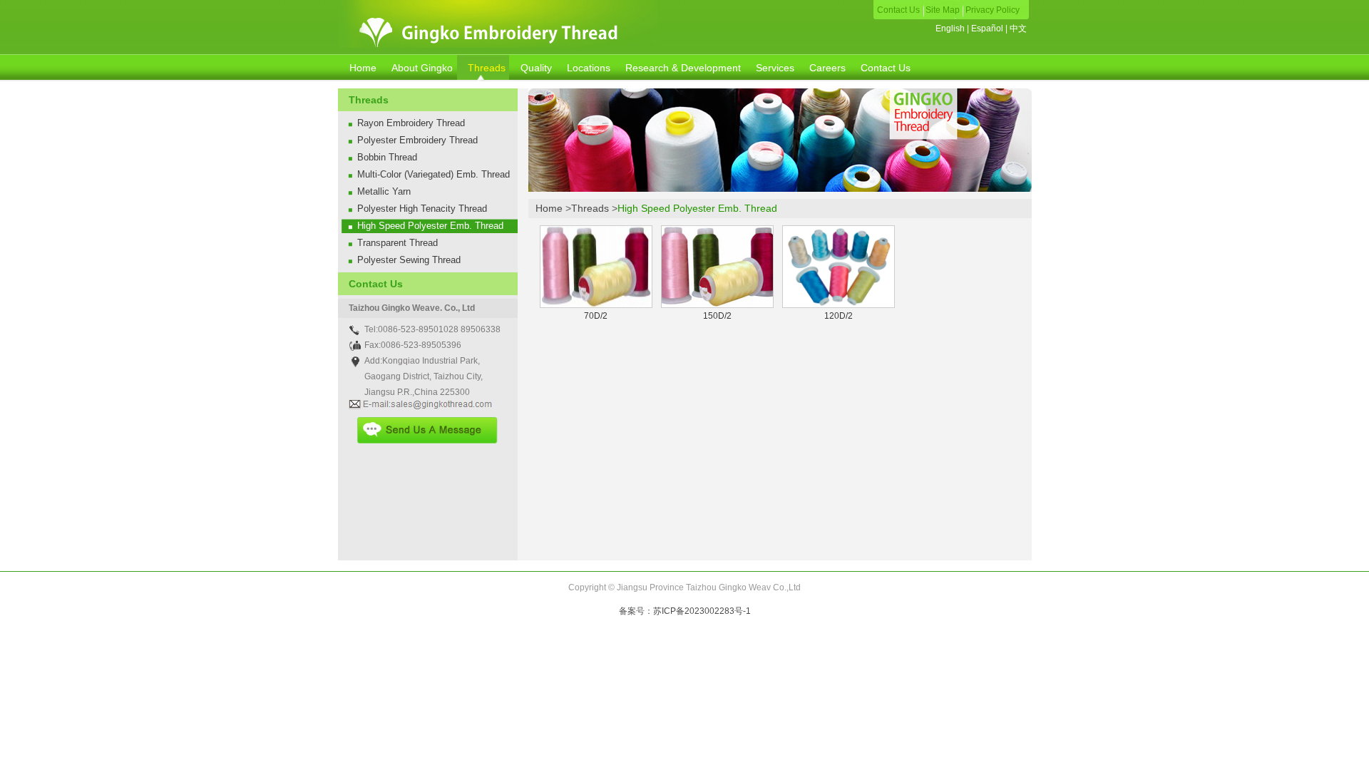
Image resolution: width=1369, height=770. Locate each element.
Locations (588, 67)
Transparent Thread (397, 242)
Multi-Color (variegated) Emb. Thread (433, 174)
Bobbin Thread (387, 157)
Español (988, 29)
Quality (536, 67)
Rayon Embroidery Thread (411, 123)
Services (775, 67)
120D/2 (838, 316)
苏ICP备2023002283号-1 (702, 611)
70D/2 (595, 316)
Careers (827, 67)
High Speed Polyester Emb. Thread (430, 225)
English (951, 29)
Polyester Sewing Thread (409, 260)
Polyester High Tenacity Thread (422, 208)
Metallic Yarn (384, 191)
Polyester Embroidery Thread (417, 140)
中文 (1018, 29)
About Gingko (422, 67)
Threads (487, 67)
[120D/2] (838, 305)
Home (362, 67)
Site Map (944, 10)
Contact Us (899, 10)
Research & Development (683, 67)
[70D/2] (596, 305)
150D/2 (717, 316)
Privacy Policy (992, 10)
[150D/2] (717, 305)
